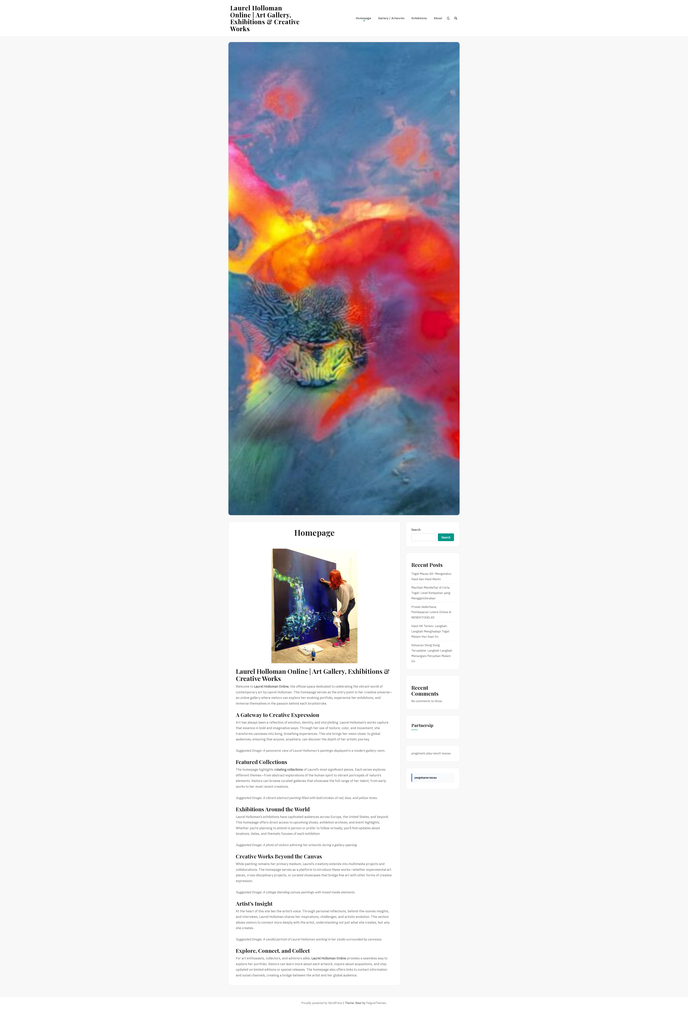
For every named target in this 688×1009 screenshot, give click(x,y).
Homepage (363, 18)
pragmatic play (421, 753)
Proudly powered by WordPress (321, 1003)
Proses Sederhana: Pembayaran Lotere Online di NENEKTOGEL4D (431, 612)
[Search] (455, 18)
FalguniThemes (376, 1003)
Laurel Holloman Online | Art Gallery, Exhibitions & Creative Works (265, 18)
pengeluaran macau (426, 777)
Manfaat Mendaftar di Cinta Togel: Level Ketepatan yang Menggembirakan (430, 593)
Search (416, 530)
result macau (442, 753)
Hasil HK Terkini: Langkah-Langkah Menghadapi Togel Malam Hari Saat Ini (430, 631)
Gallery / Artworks (391, 18)
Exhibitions (419, 18)
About (438, 18)
